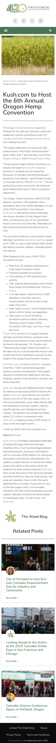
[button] (6, 30)
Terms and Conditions (38, 734)
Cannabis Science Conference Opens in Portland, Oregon (26, 707)
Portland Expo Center (39, 158)
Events (13, 81)
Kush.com (29, 167)
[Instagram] (32, 21)
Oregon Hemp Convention (21, 128)
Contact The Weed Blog (21, 728)
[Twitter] (24, 21)
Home (5, 81)
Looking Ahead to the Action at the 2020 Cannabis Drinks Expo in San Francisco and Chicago (26, 648)
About (43, 728)
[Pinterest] (41, 21)
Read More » (12, 598)
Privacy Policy (13, 734)
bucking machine (36, 240)
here (44, 429)
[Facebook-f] (15, 21)
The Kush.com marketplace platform (22, 364)
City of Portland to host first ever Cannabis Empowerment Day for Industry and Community (27, 584)
